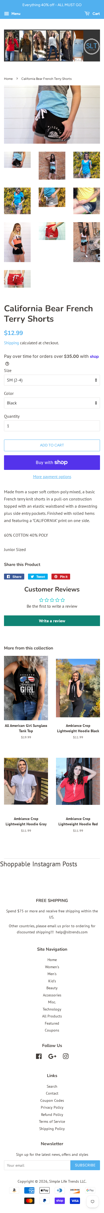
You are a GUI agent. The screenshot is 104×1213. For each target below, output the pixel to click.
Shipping (11, 342)
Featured (52, 1023)
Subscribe (85, 1165)
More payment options (52, 476)
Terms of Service (52, 1121)
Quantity (11, 416)
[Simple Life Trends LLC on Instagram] (66, 1057)
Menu (15, 13)
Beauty (52, 988)
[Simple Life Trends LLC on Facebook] (39, 1057)
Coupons (52, 1030)
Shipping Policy (52, 1128)
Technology (52, 1009)
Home (8, 79)
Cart (96, 13)
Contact (52, 1093)
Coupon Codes (52, 1100)
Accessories (52, 995)
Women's (52, 966)
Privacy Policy (52, 1107)
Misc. (52, 1002)
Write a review (52, 620)
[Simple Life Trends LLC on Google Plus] (52, 1057)
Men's (52, 973)
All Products (52, 1016)
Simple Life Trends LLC (67, 1181)
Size (7, 370)
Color (9, 393)
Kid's (52, 981)
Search (52, 1086)
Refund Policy (52, 1114)
